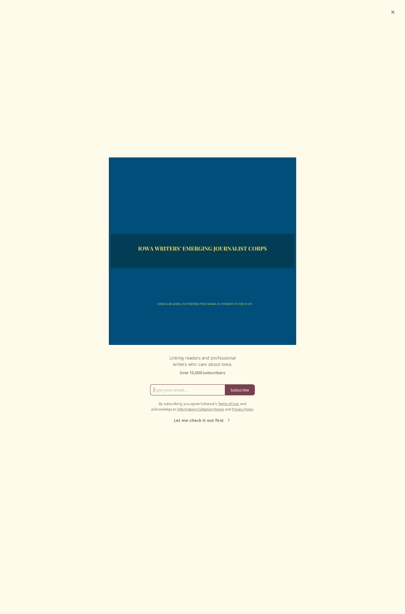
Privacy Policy (242, 409)
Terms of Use (228, 403)
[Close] (392, 12)
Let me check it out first (199, 420)
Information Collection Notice (200, 409)
